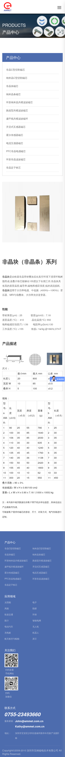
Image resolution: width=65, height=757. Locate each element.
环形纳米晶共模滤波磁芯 (19, 102)
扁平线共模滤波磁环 (17, 118)
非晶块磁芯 (12, 86)
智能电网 (36, 620)
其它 (34, 638)
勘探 (34, 608)
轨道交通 (9, 614)
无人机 (35, 626)
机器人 (35, 632)
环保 (34, 614)
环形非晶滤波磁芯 (16, 159)
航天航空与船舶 (12, 638)
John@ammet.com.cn (29, 721)
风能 (7, 608)
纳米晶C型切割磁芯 (16, 78)
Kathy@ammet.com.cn (29, 726)
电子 (34, 602)
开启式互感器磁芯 (16, 126)
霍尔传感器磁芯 (14, 135)
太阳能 (8, 602)
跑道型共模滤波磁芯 (17, 110)
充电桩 (8, 632)
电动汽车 (9, 626)
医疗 (7, 620)
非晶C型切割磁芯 (15, 69)
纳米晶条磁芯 (13, 94)
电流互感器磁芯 (14, 143)
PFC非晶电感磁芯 (16, 151)
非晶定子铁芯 (13, 167)
